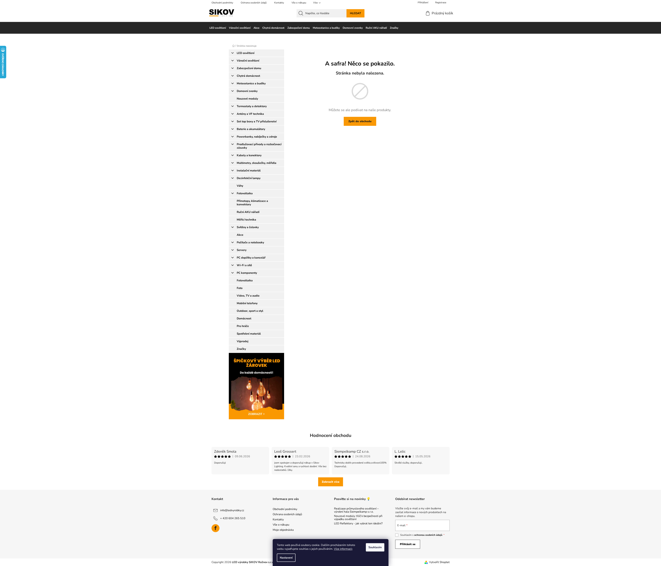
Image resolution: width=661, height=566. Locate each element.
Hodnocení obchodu (330, 435)
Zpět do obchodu (360, 121)
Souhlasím (375, 547)
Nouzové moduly (247, 99)
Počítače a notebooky (250, 242)
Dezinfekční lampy (248, 178)
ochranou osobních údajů (428, 535)
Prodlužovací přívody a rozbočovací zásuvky (259, 146)
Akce (240, 235)
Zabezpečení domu (249, 68)
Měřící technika (246, 220)
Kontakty (279, 2)
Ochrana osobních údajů (254, 2)
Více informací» (343, 549)
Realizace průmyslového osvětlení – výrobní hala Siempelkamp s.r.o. (356, 510)
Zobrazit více (330, 482)
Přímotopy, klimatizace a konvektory (252, 202)
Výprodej (242, 341)
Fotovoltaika (245, 193)
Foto (239, 288)
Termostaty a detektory (252, 106)
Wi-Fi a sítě (244, 265)
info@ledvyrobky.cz (232, 510)
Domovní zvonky (247, 91)
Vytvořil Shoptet (439, 562)
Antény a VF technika (250, 114)
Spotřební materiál (249, 334)
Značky (241, 349)
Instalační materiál (249, 170)
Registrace (440, 2)
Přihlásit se (407, 544)
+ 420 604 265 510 (232, 518)
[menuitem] (217, 28)
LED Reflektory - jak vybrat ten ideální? (358, 523)
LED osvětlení (245, 53)
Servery (241, 250)
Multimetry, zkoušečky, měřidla (256, 163)
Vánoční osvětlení (248, 61)
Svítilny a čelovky (248, 227)
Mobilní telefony (247, 303)
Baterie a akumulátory (251, 129)
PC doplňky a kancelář (251, 258)
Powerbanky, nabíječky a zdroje (257, 137)
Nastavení (286, 558)
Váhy (240, 186)
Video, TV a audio (248, 296)
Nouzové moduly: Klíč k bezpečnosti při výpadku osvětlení (358, 518)
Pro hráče (243, 326)
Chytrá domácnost (248, 76)
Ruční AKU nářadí (248, 212)
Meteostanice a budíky (251, 83)
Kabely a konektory (249, 155)
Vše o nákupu (299, 2)
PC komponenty (247, 273)
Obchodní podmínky (222, 2)
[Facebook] (215, 528)
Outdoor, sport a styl (250, 311)
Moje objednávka (283, 530)
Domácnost (244, 318)
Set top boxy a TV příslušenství (256, 121)
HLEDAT (355, 13)
